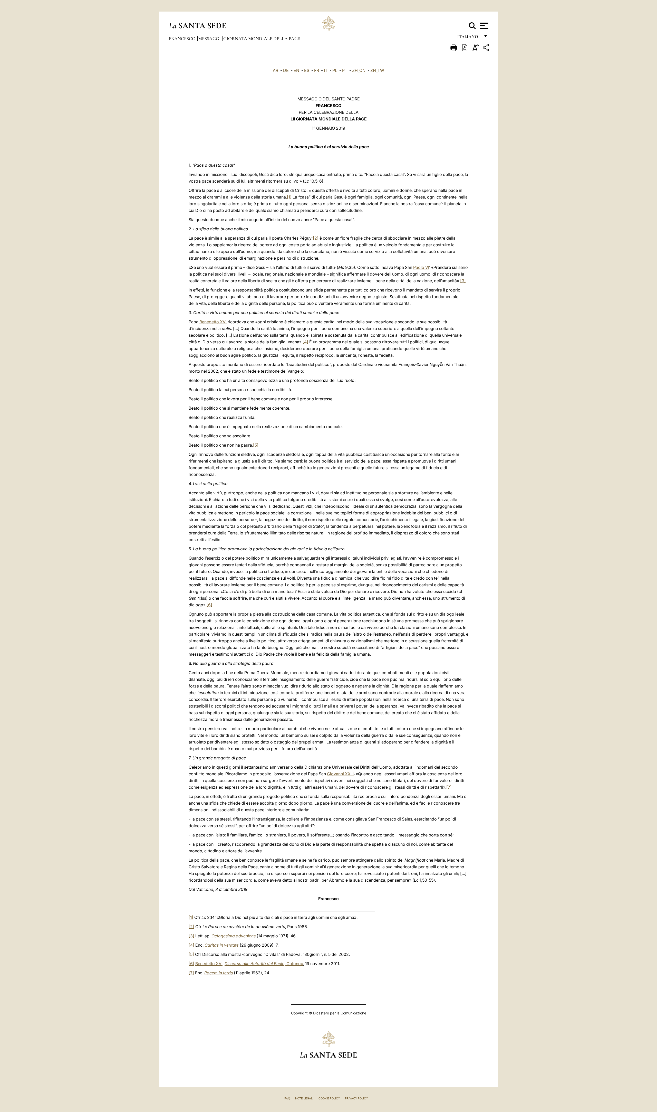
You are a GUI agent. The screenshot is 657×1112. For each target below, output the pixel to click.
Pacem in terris (218, 972)
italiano (469, 38)
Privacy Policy (356, 1098)
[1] (289, 197)
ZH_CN (358, 70)
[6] (209, 604)
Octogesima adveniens (233, 935)
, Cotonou (264, 963)
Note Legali (304, 1098)
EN (296, 70)
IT (325, 70)
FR (316, 70)
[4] (305, 341)
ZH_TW (377, 70)
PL (334, 70)
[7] (449, 787)
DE (286, 70)
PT (344, 70)
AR (275, 70)
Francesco (183, 38)
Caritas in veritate (222, 945)
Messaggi (210, 38)
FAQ (287, 1098)
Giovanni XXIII (340, 773)
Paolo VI (421, 267)
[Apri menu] (483, 25)
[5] (255, 445)
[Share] (486, 48)
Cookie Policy (329, 1098)
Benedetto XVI (213, 321)
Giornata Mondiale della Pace (261, 38)
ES (306, 70)
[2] (315, 238)
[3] (463, 280)
